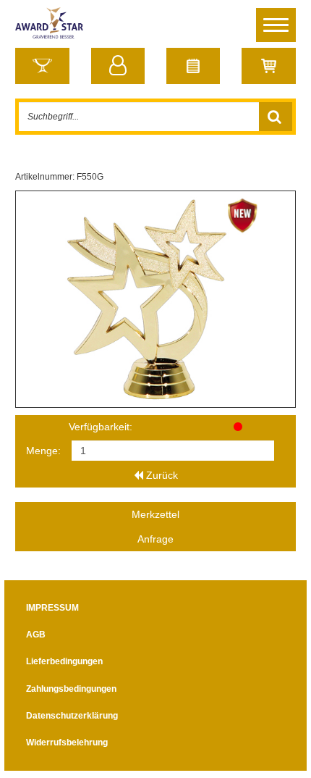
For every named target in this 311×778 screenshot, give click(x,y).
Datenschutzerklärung (72, 716)
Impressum (52, 608)
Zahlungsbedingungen (71, 689)
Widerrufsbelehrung (67, 742)
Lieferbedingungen (64, 661)
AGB (36, 634)
